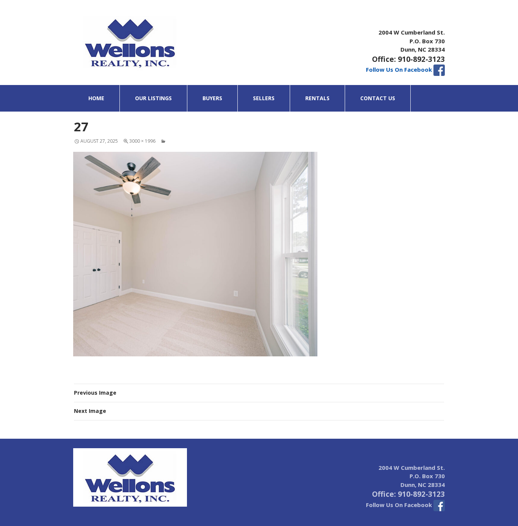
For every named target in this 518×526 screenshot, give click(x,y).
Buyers (212, 98)
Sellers (264, 98)
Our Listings (153, 98)
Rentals (317, 98)
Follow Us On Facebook (399, 69)
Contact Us (377, 98)
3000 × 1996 (142, 141)
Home (96, 98)
